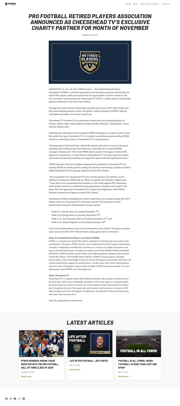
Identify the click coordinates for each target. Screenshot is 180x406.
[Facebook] (6, 398)
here (80, 300)
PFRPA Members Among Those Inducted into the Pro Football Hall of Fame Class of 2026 (40, 364)
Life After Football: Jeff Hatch (89, 360)
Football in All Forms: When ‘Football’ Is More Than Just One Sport (137, 364)
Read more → (27, 376)
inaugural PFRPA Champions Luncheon (98, 133)
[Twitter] (19, 398)
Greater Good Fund (83, 114)
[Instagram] (10, 398)
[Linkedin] (23, 398)
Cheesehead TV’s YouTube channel (82, 202)
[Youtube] (14, 398)
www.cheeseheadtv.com (65, 228)
